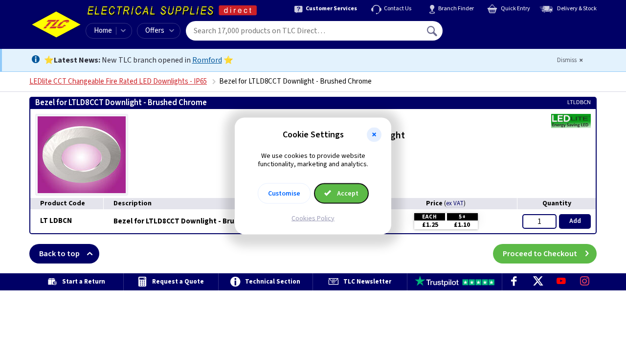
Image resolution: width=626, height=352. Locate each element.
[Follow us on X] (537, 281)
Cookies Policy (313, 218)
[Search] (433, 31)
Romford (207, 60)
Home (103, 30)
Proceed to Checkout (540, 253)
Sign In (494, 27)
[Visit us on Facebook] (514, 281)
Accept (346, 193)
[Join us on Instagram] (585, 281)
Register (487, 34)
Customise (284, 193)
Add (575, 221)
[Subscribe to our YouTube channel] (561, 281)
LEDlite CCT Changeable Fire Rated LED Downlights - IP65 (118, 81)
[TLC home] (56, 24)
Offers (154, 30)
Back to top (59, 253)
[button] (374, 135)
